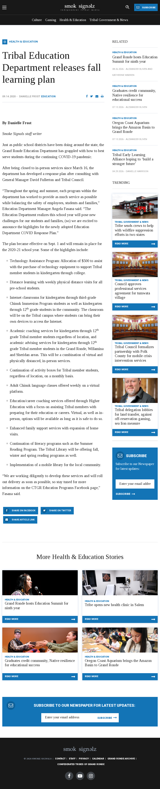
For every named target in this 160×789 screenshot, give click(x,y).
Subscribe (148, 7)
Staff (72, 758)
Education (48, 96)
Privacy (84, 758)
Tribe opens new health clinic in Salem (114, 605)
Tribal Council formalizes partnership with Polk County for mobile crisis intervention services (134, 354)
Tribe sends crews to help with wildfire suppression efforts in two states (134, 230)
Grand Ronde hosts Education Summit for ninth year (135, 59)
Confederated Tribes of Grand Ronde (80, 764)
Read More (121, 243)
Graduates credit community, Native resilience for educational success (134, 95)
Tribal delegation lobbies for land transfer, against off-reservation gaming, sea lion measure (134, 416)
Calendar (98, 758)
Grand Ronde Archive (121, 758)
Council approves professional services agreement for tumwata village (132, 291)
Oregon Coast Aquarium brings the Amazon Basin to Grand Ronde (133, 127)
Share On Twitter (60, 510)
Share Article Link (23, 519)
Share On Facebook (23, 510)
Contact (60, 758)
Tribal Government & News (108, 20)
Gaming (50, 20)
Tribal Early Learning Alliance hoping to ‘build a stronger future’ (132, 159)
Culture (37, 20)
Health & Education (73, 20)
